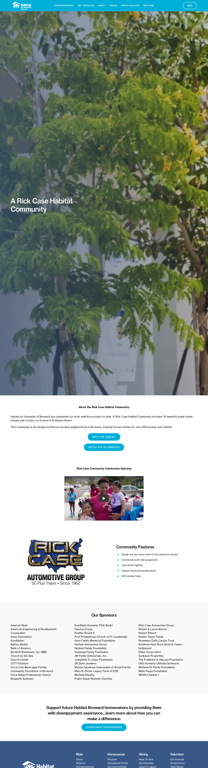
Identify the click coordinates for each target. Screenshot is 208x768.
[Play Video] (104, 498)
